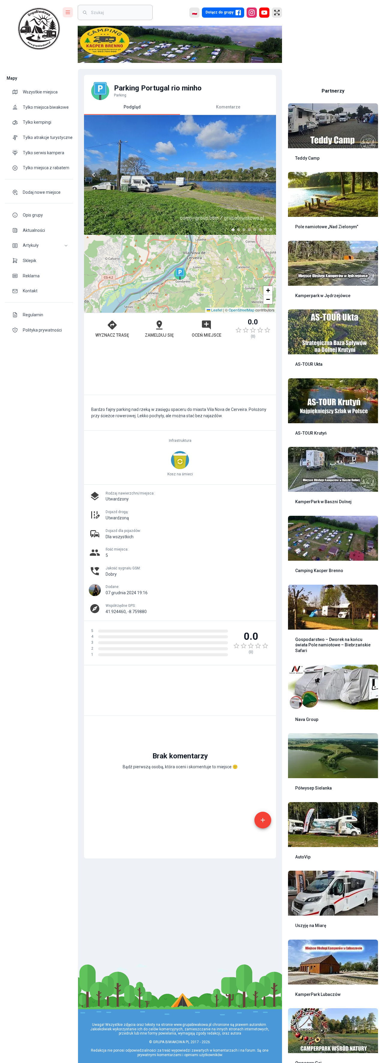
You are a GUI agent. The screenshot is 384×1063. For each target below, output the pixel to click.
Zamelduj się (159, 335)
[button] (39, 245)
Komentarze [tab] (228, 107)
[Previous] (93, 175)
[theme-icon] (17, 92)
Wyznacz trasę (112, 335)
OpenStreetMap (241, 309)
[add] (262, 820)
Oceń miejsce (206, 335)
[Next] (266, 175)
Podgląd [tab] (132, 107)
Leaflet (216, 309)
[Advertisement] (180, 369)
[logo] (39, 29)
